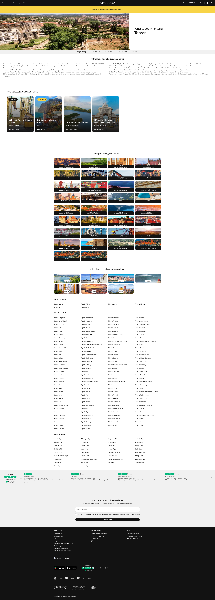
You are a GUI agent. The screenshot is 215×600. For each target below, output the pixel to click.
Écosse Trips (139, 442)
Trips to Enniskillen (141, 351)
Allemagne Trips (86, 439)
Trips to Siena (58, 412)
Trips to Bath (57, 328)
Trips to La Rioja (86, 368)
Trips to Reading (113, 398)
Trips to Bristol (58, 334)
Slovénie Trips (139, 462)
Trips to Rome (58, 401)
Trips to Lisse (85, 371)
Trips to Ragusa (85, 398)
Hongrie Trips (139, 445)
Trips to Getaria (113, 358)
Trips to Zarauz (85, 428)
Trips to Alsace (140, 317)
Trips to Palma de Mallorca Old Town (146, 391)
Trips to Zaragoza (59, 428)
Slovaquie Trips (112, 462)
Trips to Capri (112, 338)
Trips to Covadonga (114, 348)
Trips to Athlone (58, 324)
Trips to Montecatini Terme (116, 381)
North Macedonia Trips (61, 455)
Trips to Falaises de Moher (89, 354)
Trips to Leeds (139, 368)
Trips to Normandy (141, 385)
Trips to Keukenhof (59, 364)
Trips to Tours (58, 422)
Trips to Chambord (87, 341)
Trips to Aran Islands (141, 321)
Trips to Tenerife (86, 418)
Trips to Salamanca (141, 401)
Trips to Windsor (113, 425)
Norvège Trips (85, 455)
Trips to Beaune (85, 328)
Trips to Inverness (86, 361)
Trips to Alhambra (113, 317)
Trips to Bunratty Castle (115, 334)
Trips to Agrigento (59, 317)
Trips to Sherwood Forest (116, 408)
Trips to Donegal (86, 351)
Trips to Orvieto (58, 388)
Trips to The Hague (114, 418)
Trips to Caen (139, 334)
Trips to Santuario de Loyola (143, 405)
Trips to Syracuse (59, 418)
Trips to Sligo (85, 412)
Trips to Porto (58, 307)
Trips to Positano (59, 398)
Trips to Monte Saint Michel (89, 381)
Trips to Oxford (58, 391)
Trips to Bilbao (58, 331)
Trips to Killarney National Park (117, 364)
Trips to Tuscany (86, 422)
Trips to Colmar (58, 344)
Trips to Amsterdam (87, 321)
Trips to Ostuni (85, 388)
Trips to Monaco (59, 381)
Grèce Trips (111, 445)
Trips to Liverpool (113, 371)
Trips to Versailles (86, 425)
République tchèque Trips (89, 459)
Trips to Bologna (113, 331)
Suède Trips (57, 466)
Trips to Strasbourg (114, 415)
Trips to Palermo (113, 391)
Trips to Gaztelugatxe (87, 358)
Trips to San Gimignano (61, 405)
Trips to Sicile (139, 408)
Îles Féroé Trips (58, 449)
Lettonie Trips (85, 452)
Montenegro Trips (140, 452)
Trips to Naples (85, 385)
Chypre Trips (85, 442)
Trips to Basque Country (142, 324)
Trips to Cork (139, 344)
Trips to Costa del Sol (60, 348)
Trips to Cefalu (58, 341)
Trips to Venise (139, 422)
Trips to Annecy (113, 321)
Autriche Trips (139, 439)
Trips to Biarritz (140, 328)
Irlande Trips (85, 449)
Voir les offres (107, 10)
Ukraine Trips (85, 466)
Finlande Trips (85, 445)
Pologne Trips (139, 455)
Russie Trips (57, 462)
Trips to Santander (114, 405)
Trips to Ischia (112, 361)
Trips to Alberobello (87, 317)
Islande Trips (112, 449)
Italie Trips (138, 449)
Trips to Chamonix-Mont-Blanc (117, 341)
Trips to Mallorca (59, 378)
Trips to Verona (58, 425)
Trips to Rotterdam (114, 401)
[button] (107, 519)
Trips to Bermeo (113, 328)
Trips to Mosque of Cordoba (144, 381)
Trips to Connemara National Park (91, 344)
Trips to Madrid (140, 375)
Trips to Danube (140, 348)
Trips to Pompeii (113, 395)
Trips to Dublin (112, 351)
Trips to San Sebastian (88, 405)
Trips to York (139, 425)
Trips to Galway (58, 358)
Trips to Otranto (113, 388)
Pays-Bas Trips (112, 455)
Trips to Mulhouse (59, 385)
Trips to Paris (58, 395)
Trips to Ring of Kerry (141, 398)
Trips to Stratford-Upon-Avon (144, 415)
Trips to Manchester (87, 378)
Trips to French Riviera (142, 354)
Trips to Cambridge (60, 338)
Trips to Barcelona (113, 324)
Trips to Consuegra (114, 344)
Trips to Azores (58, 304)
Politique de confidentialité (98, 514)
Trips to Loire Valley (141, 371)
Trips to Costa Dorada (87, 348)
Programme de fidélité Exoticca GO (63, 543)
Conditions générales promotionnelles (64, 546)
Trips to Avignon (86, 324)
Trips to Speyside (140, 412)
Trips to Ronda (85, 401)
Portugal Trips (58, 459)
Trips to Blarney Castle (88, 331)
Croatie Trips (112, 442)
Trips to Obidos (140, 304)
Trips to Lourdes (113, 375)
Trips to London (58, 375)
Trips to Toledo (139, 418)
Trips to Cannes (86, 338)
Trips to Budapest (86, 334)
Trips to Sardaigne (59, 408)
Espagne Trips (58, 445)
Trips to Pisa (84, 395)
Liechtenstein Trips (114, 452)
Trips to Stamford (59, 415)
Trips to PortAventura (141, 395)
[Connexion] (211, 3)
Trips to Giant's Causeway (143, 358)
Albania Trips (58, 439)
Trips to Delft (58, 351)
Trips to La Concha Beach (61, 368)
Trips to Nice (112, 385)
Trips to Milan (139, 378)
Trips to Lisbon (112, 304)
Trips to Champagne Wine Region (145, 341)
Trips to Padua (85, 391)
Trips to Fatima (85, 304)
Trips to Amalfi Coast (60, 321)
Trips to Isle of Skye (141, 361)
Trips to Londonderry (87, 375)
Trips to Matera (112, 378)
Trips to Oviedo (140, 388)
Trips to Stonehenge (87, 415)
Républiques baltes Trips (115, 459)
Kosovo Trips (58, 452)
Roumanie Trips (140, 459)
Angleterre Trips (113, 439)
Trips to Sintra (85, 307)
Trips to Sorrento (113, 412)
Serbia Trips (84, 462)
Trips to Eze (57, 354)
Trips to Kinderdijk (140, 364)
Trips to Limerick (59, 371)
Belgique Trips (58, 442)
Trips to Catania (140, 338)
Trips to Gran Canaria (60, 361)
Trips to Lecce (112, 368)
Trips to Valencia (113, 422)
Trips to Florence (113, 354)
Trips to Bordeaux (140, 331)
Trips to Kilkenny (86, 364)
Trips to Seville (85, 408)
